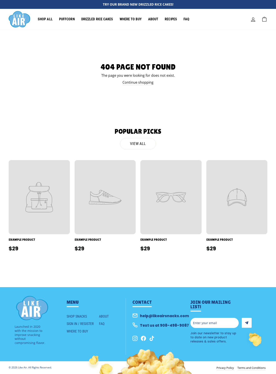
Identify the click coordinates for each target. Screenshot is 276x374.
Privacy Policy (225, 368)
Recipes (171, 19)
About (153, 19)
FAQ (186, 19)
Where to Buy (131, 19)
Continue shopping (138, 82)
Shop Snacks (77, 316)
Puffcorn (67, 19)
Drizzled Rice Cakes (97, 19)
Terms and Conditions (251, 368)
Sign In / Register (80, 324)
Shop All (45, 19)
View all (138, 143)
